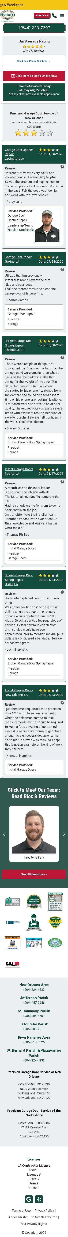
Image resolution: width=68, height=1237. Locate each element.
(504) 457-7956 (34, 1002)
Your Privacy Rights (33, 1224)
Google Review (29, 1199)
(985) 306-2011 (34, 1029)
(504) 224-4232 (34, 989)
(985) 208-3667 (34, 1016)
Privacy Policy (44, 1210)
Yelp (39, 1199)
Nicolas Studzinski (21, 230)
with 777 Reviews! (34, 51)
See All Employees (34, 874)
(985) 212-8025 (34, 1042)
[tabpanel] (34, 833)
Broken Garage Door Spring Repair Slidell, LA (19, 579)
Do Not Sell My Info (44, 1217)
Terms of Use (21, 1210)
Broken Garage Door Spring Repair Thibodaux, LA (19, 345)
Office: (34, 1084)
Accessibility (18, 1217)
